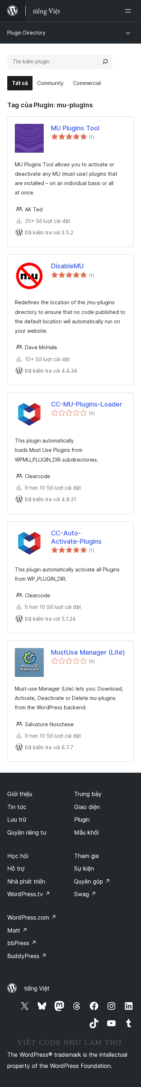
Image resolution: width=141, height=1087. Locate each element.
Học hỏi (17, 855)
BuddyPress (27, 956)
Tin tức (16, 806)
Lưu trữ (16, 819)
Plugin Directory (26, 33)
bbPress (22, 943)
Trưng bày (88, 794)
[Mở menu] (129, 11)
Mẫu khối (86, 832)
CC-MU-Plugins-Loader (86, 404)
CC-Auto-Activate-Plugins (76, 537)
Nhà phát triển (26, 881)
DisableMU (67, 266)
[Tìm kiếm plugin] (105, 61)
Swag (85, 894)
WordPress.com (31, 917)
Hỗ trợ (16, 868)
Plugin (82, 819)
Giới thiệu (19, 794)
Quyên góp (92, 881)
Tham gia (86, 855)
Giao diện (87, 806)
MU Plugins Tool (75, 128)
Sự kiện (84, 868)
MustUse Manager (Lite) (88, 652)
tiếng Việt (37, 988)
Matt (17, 930)
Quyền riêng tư (26, 832)
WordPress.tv (28, 894)
